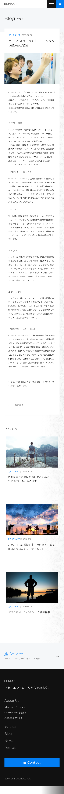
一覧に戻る (18, 405)
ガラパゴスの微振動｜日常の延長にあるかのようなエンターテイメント (31, 547)
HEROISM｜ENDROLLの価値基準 (29, 612)
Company (15, 712)
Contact (33, 762)
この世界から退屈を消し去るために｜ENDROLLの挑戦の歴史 (30, 479)
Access (13, 717)
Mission (15, 707)
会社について (14, 35)
